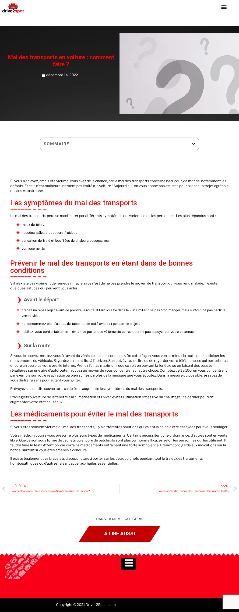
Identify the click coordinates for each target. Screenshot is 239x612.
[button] (223, 7)
